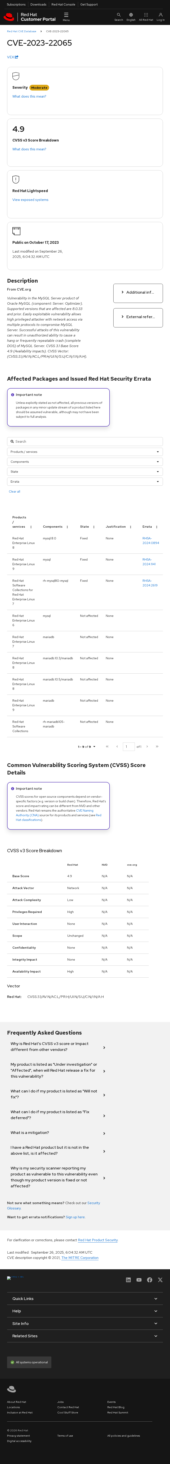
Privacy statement (18, 1436)
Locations (13, 1407)
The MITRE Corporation (80, 1257)
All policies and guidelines (123, 1436)
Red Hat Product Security (98, 1240)
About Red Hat (16, 1402)
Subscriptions (16, 4)
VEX (11, 57)
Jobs (60, 1402)
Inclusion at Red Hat (20, 1412)
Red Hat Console (63, 4)
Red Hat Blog (115, 1407)
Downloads (38, 4)
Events (111, 1402)
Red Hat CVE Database (21, 31)
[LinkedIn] (128, 1281)
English (131, 20)
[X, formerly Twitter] (160, 1281)
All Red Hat (146, 20)
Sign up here (75, 1217)
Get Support (89, 4)
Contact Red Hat (68, 1407)
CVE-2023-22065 (57, 31)
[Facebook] (149, 1281)
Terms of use (65, 1436)
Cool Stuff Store (67, 1412)
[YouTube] (139, 1281)
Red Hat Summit (117, 1412)
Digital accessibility (19, 1441)
